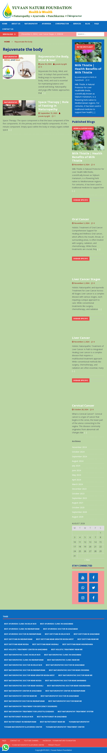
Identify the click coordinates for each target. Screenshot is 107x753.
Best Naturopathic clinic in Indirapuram (23, 660)
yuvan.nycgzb (61, 64)
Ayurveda (46, 23)
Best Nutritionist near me (52, 722)
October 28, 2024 (81, 409)
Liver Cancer (81, 338)
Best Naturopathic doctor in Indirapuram (24, 670)
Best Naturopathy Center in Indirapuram (65, 691)
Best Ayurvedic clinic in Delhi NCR (20, 624)
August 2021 (77, 502)
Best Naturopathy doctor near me (65, 701)
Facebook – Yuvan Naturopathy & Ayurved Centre (23, 745)
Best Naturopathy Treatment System (75, 711)
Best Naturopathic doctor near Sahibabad (65, 680)
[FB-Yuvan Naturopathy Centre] (93, 597)
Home (4, 23)
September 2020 (79, 512)
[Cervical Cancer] (88, 390)
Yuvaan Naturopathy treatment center (65, 727)
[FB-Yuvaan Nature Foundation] (93, 577)
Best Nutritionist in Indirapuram (20, 722)
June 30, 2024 (46, 64)
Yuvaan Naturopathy (79, 722)
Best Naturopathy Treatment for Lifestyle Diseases (29, 711)
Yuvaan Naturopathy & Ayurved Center (23, 727)
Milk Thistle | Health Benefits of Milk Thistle (88, 68)
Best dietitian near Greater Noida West (55, 639)
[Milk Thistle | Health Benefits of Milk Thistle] (88, 52)
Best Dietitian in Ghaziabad (87, 634)
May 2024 (76, 475)
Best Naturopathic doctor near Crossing (69, 670)
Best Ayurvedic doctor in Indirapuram (22, 634)
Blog (87, 23)
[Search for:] (90, 34)
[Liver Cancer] (88, 326)
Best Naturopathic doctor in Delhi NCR (23, 665)
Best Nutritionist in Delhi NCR (18, 717)
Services (77, 23)
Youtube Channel (31, 741)
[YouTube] (82, 577)
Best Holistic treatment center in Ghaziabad (25, 649)
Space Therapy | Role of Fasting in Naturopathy (53, 105)
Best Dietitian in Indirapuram (18, 639)
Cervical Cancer (83, 405)
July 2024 (76, 465)
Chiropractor (62, 23)
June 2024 (76, 470)
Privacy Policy (54, 745)
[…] (43, 93)
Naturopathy (31, 23)
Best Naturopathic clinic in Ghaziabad (62, 655)
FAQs (96, 23)
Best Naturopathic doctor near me (75, 675)
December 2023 (79, 489)
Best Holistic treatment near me (66, 649)
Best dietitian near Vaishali (45, 644)
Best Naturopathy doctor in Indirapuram (24, 701)
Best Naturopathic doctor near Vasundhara (68, 686)
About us (16, 23)
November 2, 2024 (81, 283)
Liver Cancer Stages (86, 279)
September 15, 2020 (49, 113)
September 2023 (79, 498)
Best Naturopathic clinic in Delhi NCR (22, 655)
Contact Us (7, 29)
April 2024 (76, 479)
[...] (94, 112)
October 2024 (78, 451)
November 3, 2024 (81, 223)
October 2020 (78, 507)
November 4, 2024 (81, 164)
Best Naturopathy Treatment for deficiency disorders (30, 706)
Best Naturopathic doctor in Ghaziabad (65, 665)
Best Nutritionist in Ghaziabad (52, 717)
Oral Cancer (80, 219)
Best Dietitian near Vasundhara (77, 644)
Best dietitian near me (88, 639)
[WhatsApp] (82, 587)
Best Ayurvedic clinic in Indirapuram (21, 629)
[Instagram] (82, 597)
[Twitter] (93, 587)
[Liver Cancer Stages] (88, 266)
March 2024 (77, 484)
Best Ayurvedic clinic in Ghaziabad (56, 624)
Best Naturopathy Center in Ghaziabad (23, 691)
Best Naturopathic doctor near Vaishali (23, 686)
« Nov (87, 559)
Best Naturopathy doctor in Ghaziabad (60, 696)
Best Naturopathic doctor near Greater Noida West (29, 675)
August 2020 (77, 516)
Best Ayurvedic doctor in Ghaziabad (60, 629)
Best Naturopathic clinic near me (63, 660)
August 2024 (77, 461)
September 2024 (79, 456)
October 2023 (78, 493)
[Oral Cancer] (88, 207)
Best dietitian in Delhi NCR (57, 634)
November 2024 (79, 447)
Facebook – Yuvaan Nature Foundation (59, 741)
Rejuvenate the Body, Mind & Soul (53, 58)
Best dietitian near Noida (16, 644)
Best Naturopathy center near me (20, 696)
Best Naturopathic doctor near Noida (22, 680)
